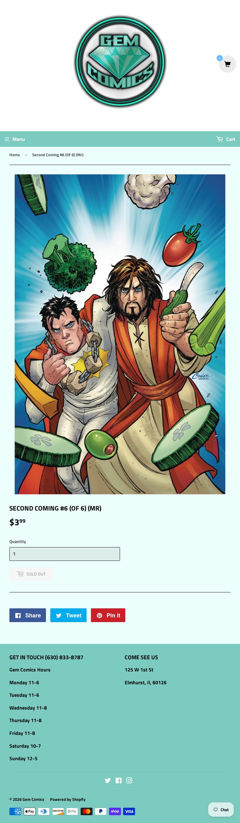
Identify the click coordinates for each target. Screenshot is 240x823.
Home (14, 155)
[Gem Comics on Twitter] (108, 781)
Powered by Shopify (68, 799)
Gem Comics (33, 799)
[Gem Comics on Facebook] (118, 781)
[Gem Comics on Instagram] (129, 781)
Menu (18, 139)
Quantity (17, 541)
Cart (230, 139)
